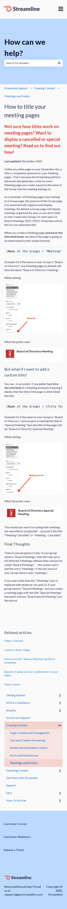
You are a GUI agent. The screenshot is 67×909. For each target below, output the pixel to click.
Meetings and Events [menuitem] (24, 762)
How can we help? (24, 47)
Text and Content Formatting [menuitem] (27, 740)
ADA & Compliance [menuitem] (18, 702)
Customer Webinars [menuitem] (17, 836)
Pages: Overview (13, 640)
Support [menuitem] (11, 785)
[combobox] (30, 63)
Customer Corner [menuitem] (15, 823)
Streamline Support (16, 88)
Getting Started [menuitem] (15, 695)
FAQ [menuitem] (9, 793)
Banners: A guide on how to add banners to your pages (31, 673)
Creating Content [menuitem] (16, 725)
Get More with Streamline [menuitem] (22, 777)
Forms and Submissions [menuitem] (24, 755)
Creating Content (44, 88)
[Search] (59, 63)
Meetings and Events (17, 96)
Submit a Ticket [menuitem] (14, 850)
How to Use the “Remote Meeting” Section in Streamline (29, 660)
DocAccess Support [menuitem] (18, 717)
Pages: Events (12, 684)
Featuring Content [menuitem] (17, 770)
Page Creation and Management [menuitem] (29, 732)
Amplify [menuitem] (11, 710)
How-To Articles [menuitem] (16, 800)
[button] (60, 695)
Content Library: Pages (17, 649)
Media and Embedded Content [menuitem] (29, 747)
